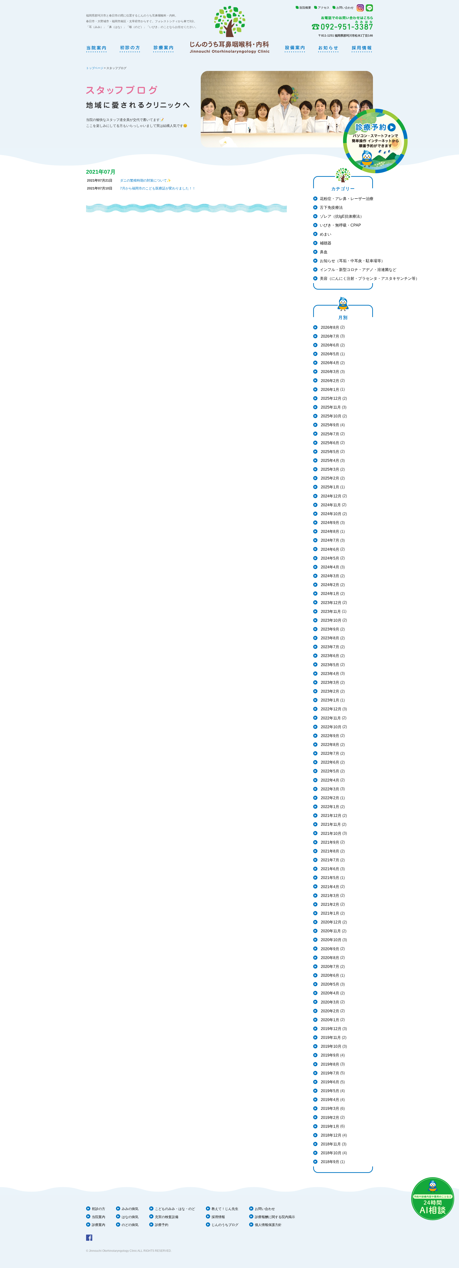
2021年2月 (329, 904)
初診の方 (98, 1209)
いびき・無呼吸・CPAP (340, 225)
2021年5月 (329, 878)
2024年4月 (329, 567)
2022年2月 (329, 798)
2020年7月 (329, 967)
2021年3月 (329, 896)
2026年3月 (329, 372)
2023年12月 (330, 603)
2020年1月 (329, 1020)
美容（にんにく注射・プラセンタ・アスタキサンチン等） (369, 278)
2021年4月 (329, 887)
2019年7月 (329, 1073)
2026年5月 (329, 354)
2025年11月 (330, 407)
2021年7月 (329, 860)
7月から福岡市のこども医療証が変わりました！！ (158, 188)
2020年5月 (329, 984)
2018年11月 (330, 1144)
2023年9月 (329, 629)
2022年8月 (329, 745)
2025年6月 (329, 443)
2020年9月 (329, 949)
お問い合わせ (345, 7)
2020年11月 (330, 931)
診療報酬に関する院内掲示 (275, 1217)
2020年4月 (329, 993)
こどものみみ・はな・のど (175, 1209)
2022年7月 (329, 753)
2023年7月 (329, 647)
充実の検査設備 (166, 1217)
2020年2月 (329, 1011)
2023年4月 (329, 674)
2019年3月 (329, 1108)
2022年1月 (329, 807)
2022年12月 (330, 709)
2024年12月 (330, 496)
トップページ (94, 68)
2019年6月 (329, 1082)
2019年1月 (329, 1126)
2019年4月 (329, 1100)
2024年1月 (329, 594)
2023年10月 (330, 620)
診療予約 (161, 1225)
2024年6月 (329, 549)
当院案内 (98, 1217)
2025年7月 (329, 434)
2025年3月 (329, 469)
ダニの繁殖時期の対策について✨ (145, 180)
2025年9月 (329, 425)
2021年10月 (330, 833)
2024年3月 (329, 576)
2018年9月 (329, 1162)
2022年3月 (329, 789)
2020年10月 (330, 940)
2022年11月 (330, 718)
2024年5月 (329, 558)
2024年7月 (329, 540)
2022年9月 (329, 736)
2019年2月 (329, 1118)
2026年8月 (329, 327)
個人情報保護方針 (268, 1225)
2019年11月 (330, 1038)
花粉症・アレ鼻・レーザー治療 (346, 199)
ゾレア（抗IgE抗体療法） (342, 216)
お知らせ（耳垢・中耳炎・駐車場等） (352, 261)
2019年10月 (330, 1046)
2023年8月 (329, 638)
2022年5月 (329, 771)
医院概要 (305, 7)
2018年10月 (330, 1153)
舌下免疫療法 (331, 207)
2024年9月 (329, 523)
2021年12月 (330, 816)
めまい (325, 234)
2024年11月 (330, 505)
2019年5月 (329, 1091)
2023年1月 (329, 700)
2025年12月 (330, 398)
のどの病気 (130, 1225)
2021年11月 (330, 824)
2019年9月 (329, 1055)
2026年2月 (329, 381)
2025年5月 (329, 452)
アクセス (323, 7)
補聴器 (325, 243)
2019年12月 (330, 1029)
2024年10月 (330, 514)
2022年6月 (329, 762)
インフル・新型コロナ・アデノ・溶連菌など (358, 270)
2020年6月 (329, 975)
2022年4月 (329, 780)
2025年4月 (329, 461)
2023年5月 (329, 665)
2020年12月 (330, 922)
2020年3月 (329, 1002)
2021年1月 (329, 913)
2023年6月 (329, 656)
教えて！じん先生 (225, 1209)
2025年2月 (329, 478)
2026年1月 (329, 390)
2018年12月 (330, 1135)
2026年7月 (329, 336)
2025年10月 (330, 416)
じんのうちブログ (225, 1225)
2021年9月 (329, 842)
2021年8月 (329, 851)
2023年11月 (330, 612)
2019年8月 (329, 1064)
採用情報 (218, 1217)
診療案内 (98, 1225)
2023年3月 (329, 682)
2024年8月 (329, 531)
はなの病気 (130, 1217)
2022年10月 (330, 727)
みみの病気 (130, 1209)
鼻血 (324, 252)
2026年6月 (329, 345)
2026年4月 (329, 363)
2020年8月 (329, 958)
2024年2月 (329, 585)
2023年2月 (329, 691)
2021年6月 (329, 869)
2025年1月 (329, 487)
